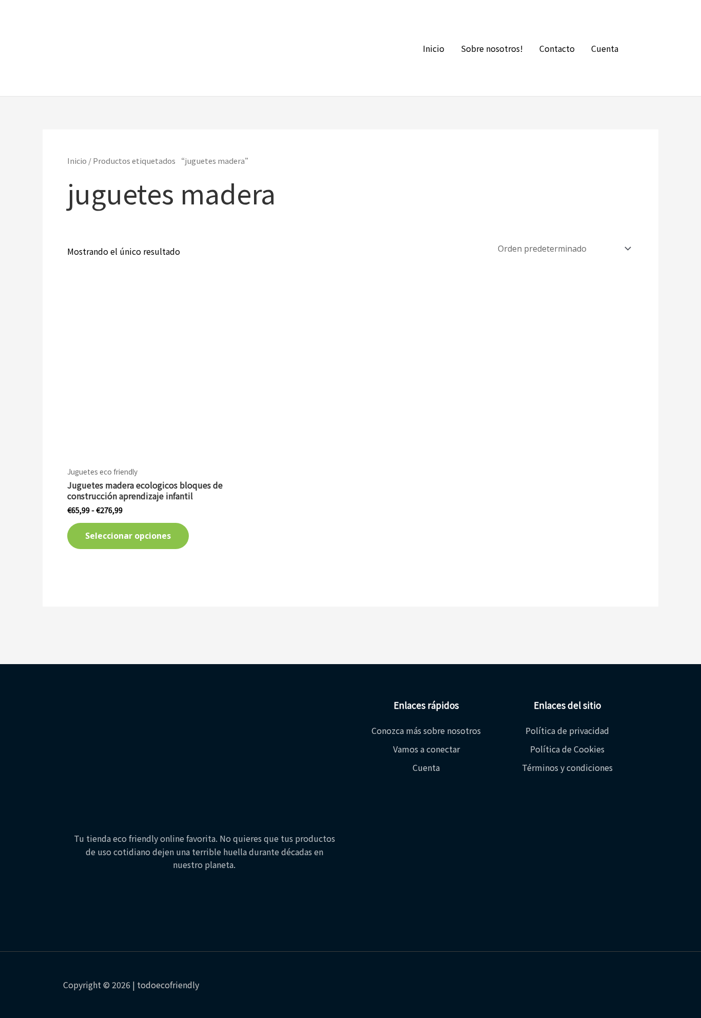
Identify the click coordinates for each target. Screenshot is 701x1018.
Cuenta (604, 48)
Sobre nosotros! (492, 48)
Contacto (557, 48)
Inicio (433, 48)
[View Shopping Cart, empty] (647, 48)
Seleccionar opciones (128, 535)
